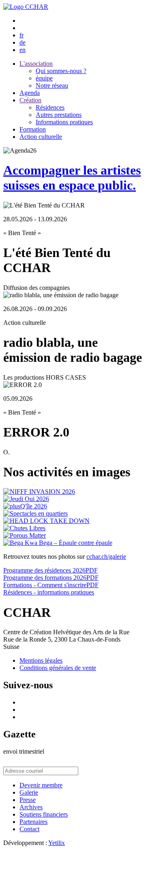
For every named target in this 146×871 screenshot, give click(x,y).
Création (30, 100)
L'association (36, 63)
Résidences (50, 107)
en (22, 49)
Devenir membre (40, 785)
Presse (27, 799)
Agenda (29, 92)
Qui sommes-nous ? (61, 70)
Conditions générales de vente (57, 667)
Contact (29, 829)
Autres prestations (59, 114)
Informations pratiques (64, 122)
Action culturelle (40, 136)
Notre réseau (52, 85)
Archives (31, 807)
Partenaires (33, 821)
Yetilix (56, 842)
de (22, 42)
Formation (32, 129)
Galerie (28, 792)
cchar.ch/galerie (106, 556)
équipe (44, 78)
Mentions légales (40, 660)
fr (21, 35)
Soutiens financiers (43, 814)
